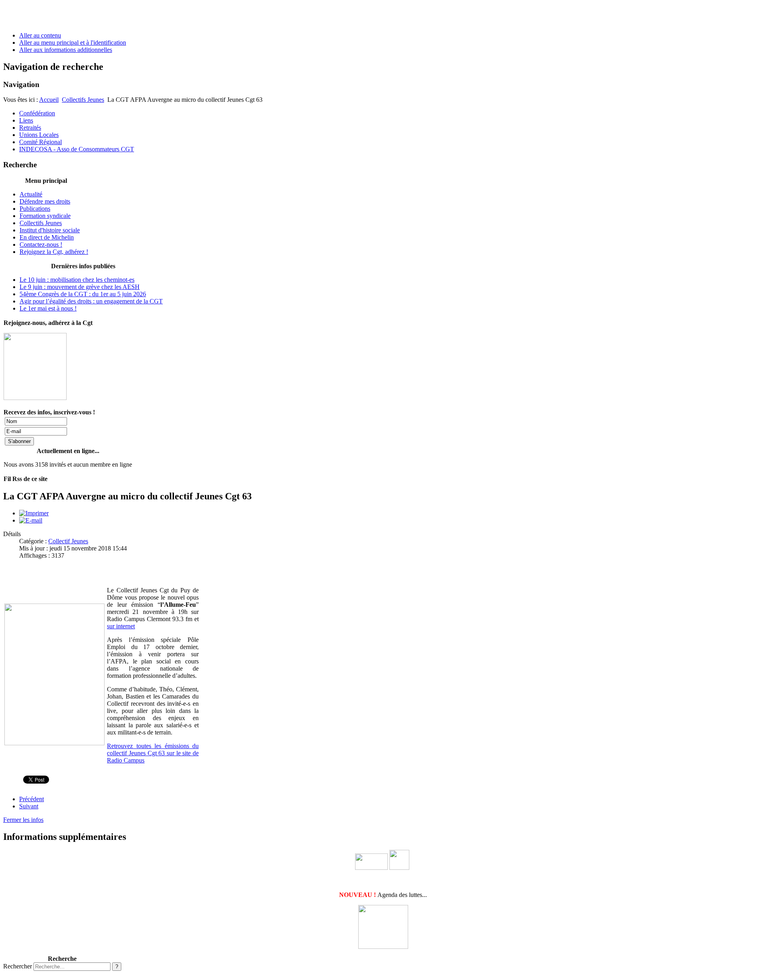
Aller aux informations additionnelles (65, 49)
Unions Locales (39, 134)
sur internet (121, 626)
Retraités (30, 127)
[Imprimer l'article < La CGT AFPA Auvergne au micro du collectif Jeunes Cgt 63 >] (34, 513)
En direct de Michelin (47, 237)
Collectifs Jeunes (83, 99)
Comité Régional (40, 142)
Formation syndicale (45, 215)
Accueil (49, 99)
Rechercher (17, 966)
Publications (35, 208)
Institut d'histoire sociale (50, 230)
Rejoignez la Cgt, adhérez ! (54, 251)
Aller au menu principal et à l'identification (72, 42)
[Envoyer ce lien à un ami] (30, 520)
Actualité (31, 194)
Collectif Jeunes (68, 541)
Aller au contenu (40, 35)
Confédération (37, 113)
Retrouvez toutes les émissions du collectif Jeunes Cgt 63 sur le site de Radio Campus (153, 753)
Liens (26, 120)
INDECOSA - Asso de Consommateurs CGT (76, 149)
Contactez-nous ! (41, 244)
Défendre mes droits (45, 201)
